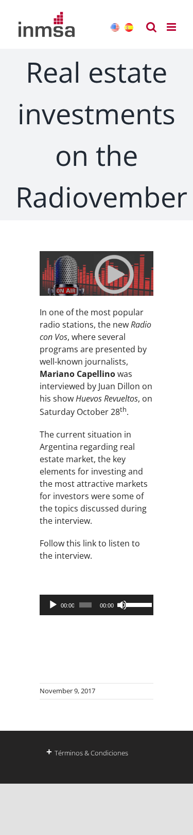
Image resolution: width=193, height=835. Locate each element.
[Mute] (122, 605)
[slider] (137, 604)
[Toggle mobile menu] (172, 27)
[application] (96, 605)
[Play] (53, 605)
